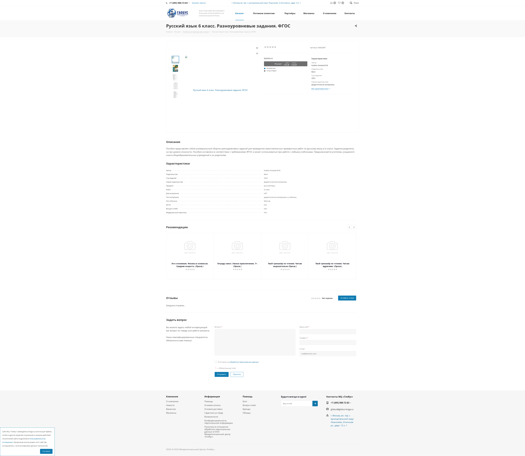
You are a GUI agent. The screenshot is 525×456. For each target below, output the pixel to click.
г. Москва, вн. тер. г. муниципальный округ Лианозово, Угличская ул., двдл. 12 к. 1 (266, 3)
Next (354, 227)
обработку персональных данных (244, 362)
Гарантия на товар (213, 412)
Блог (245, 401)
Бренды (246, 409)
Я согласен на (238, 362)
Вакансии (171, 409)
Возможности (211, 416)
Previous (349, 227)
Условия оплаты (212, 405)
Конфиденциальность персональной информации (218, 421)
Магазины (171, 412)
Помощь (208, 401)
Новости (170, 405)
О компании (172, 401)
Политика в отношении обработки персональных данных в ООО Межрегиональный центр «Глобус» (217, 431)
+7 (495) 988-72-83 (340, 402)
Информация (212, 396)
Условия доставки (213, 409)
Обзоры (247, 412)
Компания (172, 396)
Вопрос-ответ (249, 405)
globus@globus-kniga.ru (342, 409)
